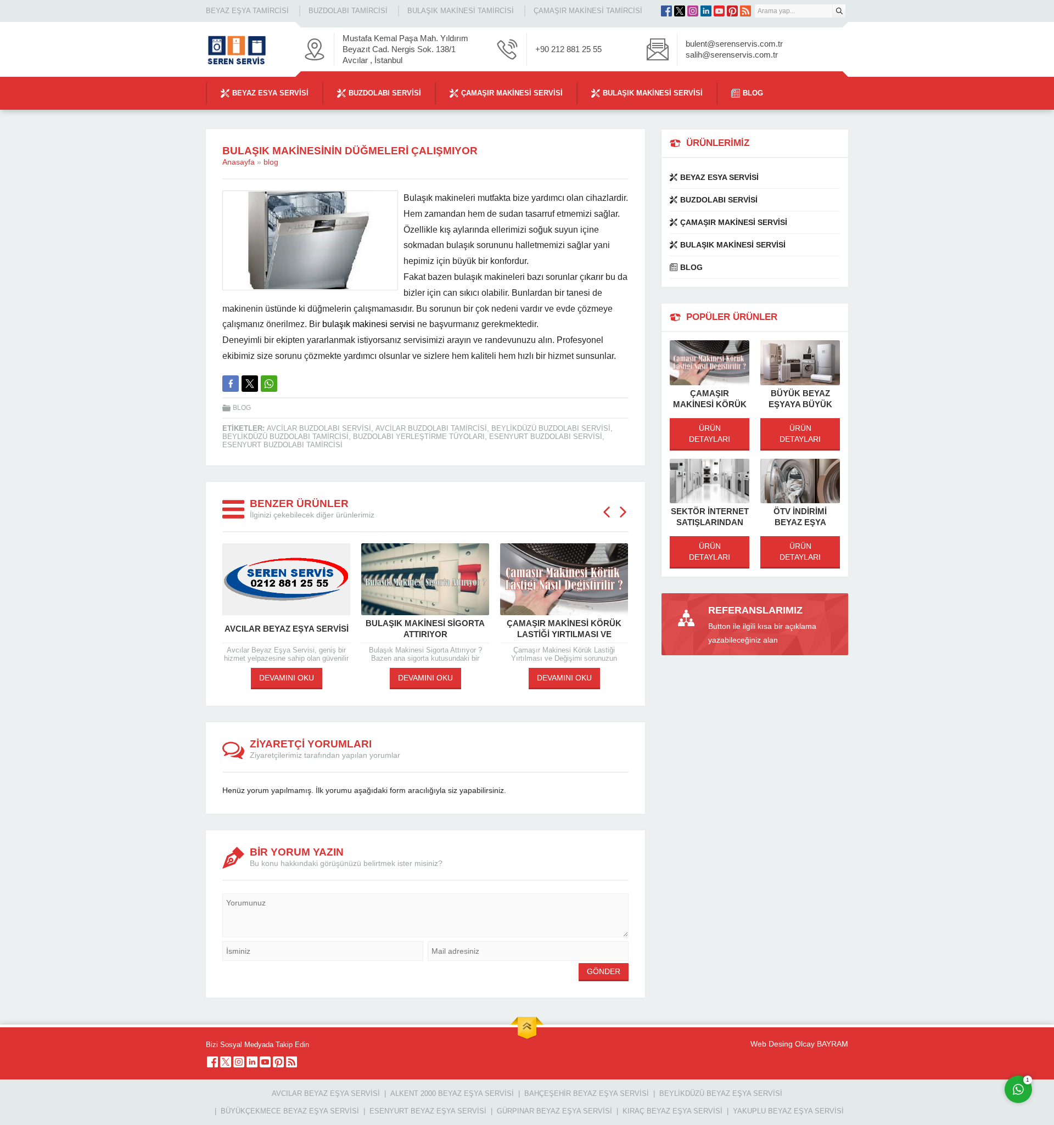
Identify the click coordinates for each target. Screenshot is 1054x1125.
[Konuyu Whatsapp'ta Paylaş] (269, 383)
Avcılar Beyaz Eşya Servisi (287, 628)
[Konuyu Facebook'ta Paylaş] (230, 383)
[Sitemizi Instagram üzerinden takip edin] (692, 10)
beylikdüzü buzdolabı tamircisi (285, 436)
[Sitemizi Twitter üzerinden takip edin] (679, 10)
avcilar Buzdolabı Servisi (319, 428)
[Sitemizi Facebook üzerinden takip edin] (666, 10)
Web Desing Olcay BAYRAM (799, 1043)
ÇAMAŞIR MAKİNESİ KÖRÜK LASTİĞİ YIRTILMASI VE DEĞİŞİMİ (564, 634)
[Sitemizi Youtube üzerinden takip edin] (719, 10)
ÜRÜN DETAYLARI (709, 433)
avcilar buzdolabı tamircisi (431, 428)
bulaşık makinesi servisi (368, 324)
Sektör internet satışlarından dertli (710, 522)
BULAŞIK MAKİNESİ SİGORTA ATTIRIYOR (425, 628)
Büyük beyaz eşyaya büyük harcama (800, 404)
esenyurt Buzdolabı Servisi (545, 436)
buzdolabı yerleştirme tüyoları (419, 436)
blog (271, 162)
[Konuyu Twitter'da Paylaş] (250, 383)
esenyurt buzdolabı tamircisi (282, 445)
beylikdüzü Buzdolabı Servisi (550, 428)
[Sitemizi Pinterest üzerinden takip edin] (732, 10)
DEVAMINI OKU (286, 677)
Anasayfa (238, 162)
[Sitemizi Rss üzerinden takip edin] (745, 10)
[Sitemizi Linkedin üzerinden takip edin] (705, 10)
